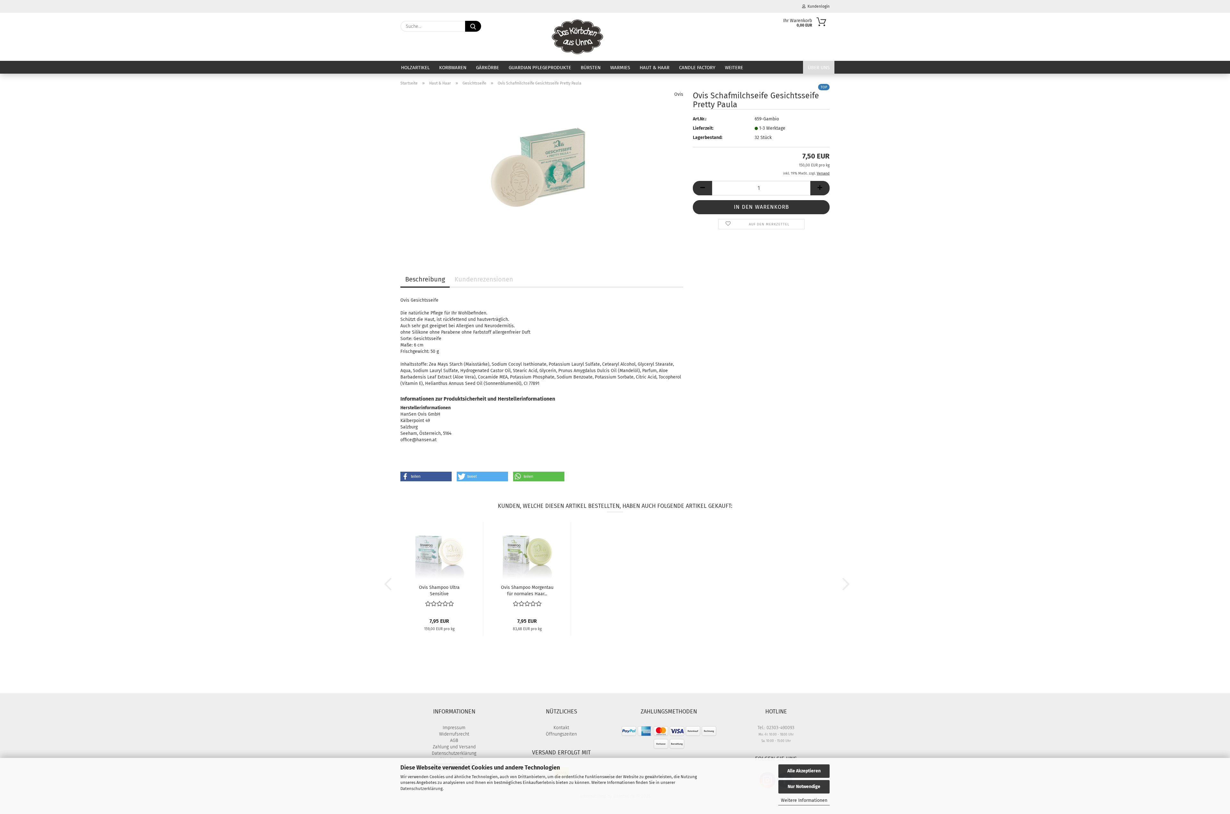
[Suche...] (473, 26)
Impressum (454, 727)
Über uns (819, 67)
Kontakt (561, 727)
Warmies (620, 67)
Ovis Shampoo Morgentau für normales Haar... (527, 590)
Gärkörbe (487, 67)
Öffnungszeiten (561, 734)
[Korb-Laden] (578, 37)
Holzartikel (415, 67)
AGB (454, 740)
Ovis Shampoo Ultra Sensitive (439, 590)
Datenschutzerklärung (421, 788)
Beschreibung (425, 279)
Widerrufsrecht (454, 734)
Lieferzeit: (703, 128)
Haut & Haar (654, 67)
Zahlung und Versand (454, 747)
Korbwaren (452, 67)
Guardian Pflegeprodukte (540, 67)
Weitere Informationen (804, 800)
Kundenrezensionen (484, 279)
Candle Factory (697, 67)
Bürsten (591, 67)
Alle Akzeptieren (804, 771)
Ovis (678, 94)
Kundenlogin (818, 6)
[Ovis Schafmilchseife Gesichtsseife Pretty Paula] (542, 171)
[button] (702, 188)
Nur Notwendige (804, 786)
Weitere (734, 67)
